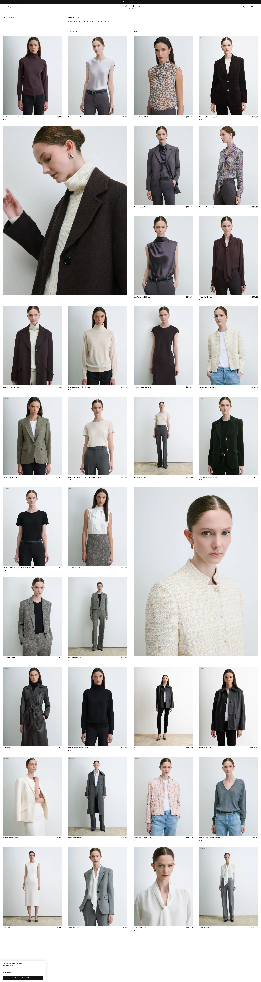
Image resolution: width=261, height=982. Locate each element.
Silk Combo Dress (74, 567)
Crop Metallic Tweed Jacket (207, 387)
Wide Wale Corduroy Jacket (208, 117)
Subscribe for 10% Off (22, 978)
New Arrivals (11, 17)
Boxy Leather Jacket (205, 747)
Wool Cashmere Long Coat (11, 387)
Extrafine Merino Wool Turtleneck (13, 117)
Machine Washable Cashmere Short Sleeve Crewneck (85, 477)
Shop (4, 17)
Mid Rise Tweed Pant (74, 657)
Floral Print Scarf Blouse (206, 207)
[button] (9, 7)
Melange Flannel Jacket (10, 477)
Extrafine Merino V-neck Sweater (209, 837)
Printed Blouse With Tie (141, 117)
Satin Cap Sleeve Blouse (76, 117)
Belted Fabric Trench (74, 837)
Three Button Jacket (140, 207)
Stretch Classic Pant (140, 477)
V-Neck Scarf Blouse (205, 297)
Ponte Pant (137, 747)
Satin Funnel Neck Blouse (142, 297)
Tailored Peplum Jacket (10, 837)
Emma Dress (7, 928)
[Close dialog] (44, 963)
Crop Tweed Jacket (9, 657)
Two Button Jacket (74, 928)
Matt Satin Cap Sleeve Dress (143, 387)
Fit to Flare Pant (204, 928)
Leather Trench (7, 747)
